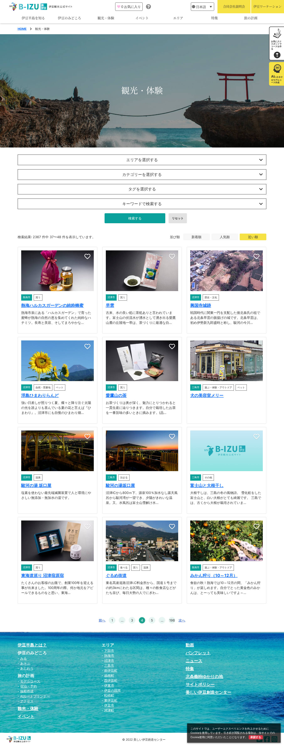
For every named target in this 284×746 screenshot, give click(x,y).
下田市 (109, 650)
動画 (190, 644)
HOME (22, 28)
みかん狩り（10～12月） (213, 575)
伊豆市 (109, 705)
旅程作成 (26, 691)
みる (23, 658)
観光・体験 (106, 18)
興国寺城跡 (200, 305)
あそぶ (25, 663)
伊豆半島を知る (33, 18)
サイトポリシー (200, 684)
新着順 (196, 237)
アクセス (26, 701)
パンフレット (198, 652)
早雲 (110, 305)
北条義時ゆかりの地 (204, 676)
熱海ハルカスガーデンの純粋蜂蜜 (52, 305)
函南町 (109, 675)
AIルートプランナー (35, 696)
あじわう (26, 668)
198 (172, 620)
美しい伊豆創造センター (208, 692)
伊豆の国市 (112, 690)
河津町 (109, 710)
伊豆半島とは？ (32, 644)
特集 (214, 18)
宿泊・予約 (28, 686)
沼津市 (109, 660)
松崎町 (109, 695)
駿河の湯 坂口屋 (36, 485)
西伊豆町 (110, 680)
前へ (102, 620)
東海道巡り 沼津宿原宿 (42, 575)
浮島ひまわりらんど (40, 395)
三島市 (109, 665)
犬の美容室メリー (206, 395)
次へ (182, 620)
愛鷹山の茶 (116, 395)
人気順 (225, 237)
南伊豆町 (110, 670)
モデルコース (30, 681)
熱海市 (109, 655)
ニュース (194, 660)
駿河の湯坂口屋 (120, 485)
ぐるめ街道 (116, 575)
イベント (142, 18)
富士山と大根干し (206, 485)
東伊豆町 (110, 700)
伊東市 (109, 685)
